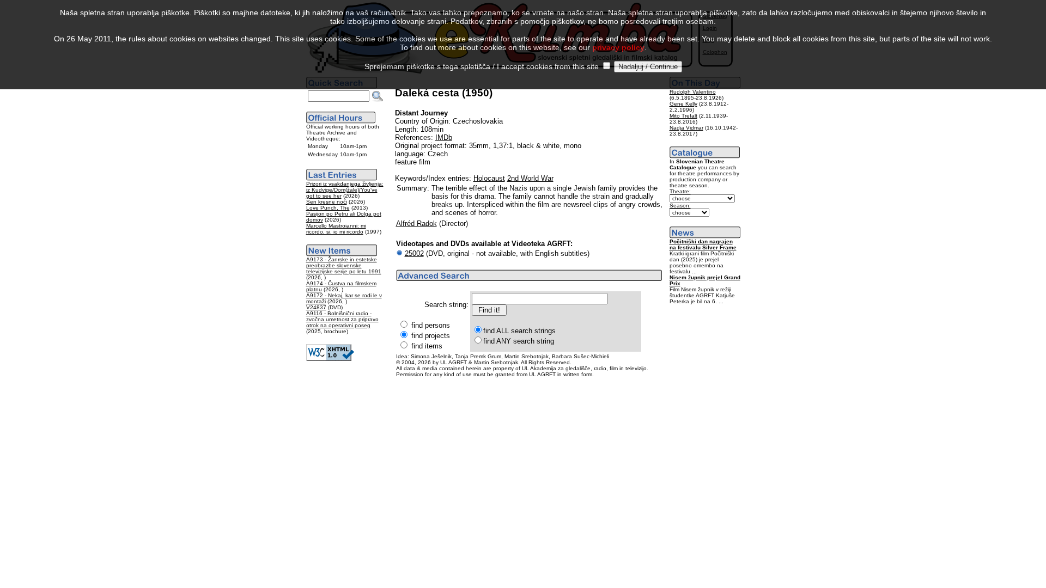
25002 (414, 253)
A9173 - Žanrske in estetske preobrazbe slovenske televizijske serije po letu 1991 (343, 265)
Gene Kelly (683, 104)
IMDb (443, 137)
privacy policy (618, 47)
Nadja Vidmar (686, 128)
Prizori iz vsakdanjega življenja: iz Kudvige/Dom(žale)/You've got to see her (345, 190)
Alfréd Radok (416, 223)
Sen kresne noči (326, 202)
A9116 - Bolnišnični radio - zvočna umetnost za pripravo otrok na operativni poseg (342, 319)
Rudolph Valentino (693, 92)
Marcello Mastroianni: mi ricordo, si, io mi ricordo (336, 229)
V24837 (316, 307)
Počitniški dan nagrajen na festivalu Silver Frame (703, 244)
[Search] (378, 96)
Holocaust (489, 178)
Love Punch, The (328, 208)
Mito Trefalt (683, 116)
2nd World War (530, 178)
